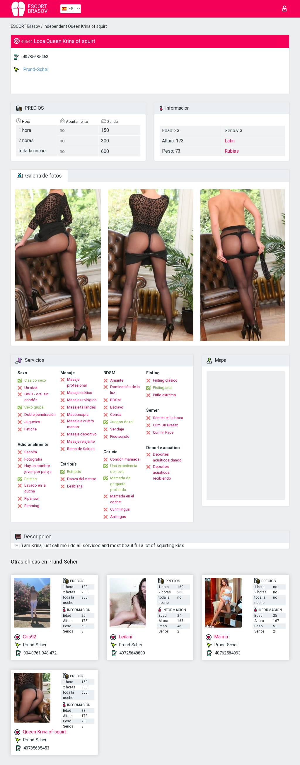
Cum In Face (163, 432)
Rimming (31, 506)
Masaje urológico (82, 400)
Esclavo (116, 407)
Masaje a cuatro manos (80, 424)
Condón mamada (124, 459)
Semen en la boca (168, 418)
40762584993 (228, 653)
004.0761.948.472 (40, 653)
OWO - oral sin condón (36, 397)
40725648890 (132, 653)
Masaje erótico (79, 392)
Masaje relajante (81, 441)
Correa (115, 414)
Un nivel (31, 387)
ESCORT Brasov (25, 26)
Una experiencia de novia (123, 469)
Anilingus (118, 516)
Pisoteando (119, 436)
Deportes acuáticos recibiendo (162, 472)
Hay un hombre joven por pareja (38, 469)
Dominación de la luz (125, 390)
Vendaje (117, 429)
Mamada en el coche (122, 499)
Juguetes (32, 422)
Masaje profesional (77, 382)
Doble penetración (40, 414)
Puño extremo (164, 395)
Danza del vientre (81, 479)
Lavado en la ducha (35, 488)
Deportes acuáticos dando (167, 457)
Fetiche (30, 429)
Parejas (30, 479)
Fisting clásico (165, 380)
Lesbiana (75, 486)
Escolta (30, 452)
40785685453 (35, 56)
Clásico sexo (35, 380)
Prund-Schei (35, 69)
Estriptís (74, 471)
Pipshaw (31, 498)
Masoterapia (77, 414)
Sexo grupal (34, 407)
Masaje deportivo (82, 434)
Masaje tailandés (81, 407)
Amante (116, 380)
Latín (230, 141)
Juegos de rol (122, 422)
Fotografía (33, 459)
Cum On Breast (165, 425)
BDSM (115, 400)
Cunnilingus (120, 509)
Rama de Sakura (81, 449)
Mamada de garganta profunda (120, 484)
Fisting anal (162, 387)
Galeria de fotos (43, 176)
